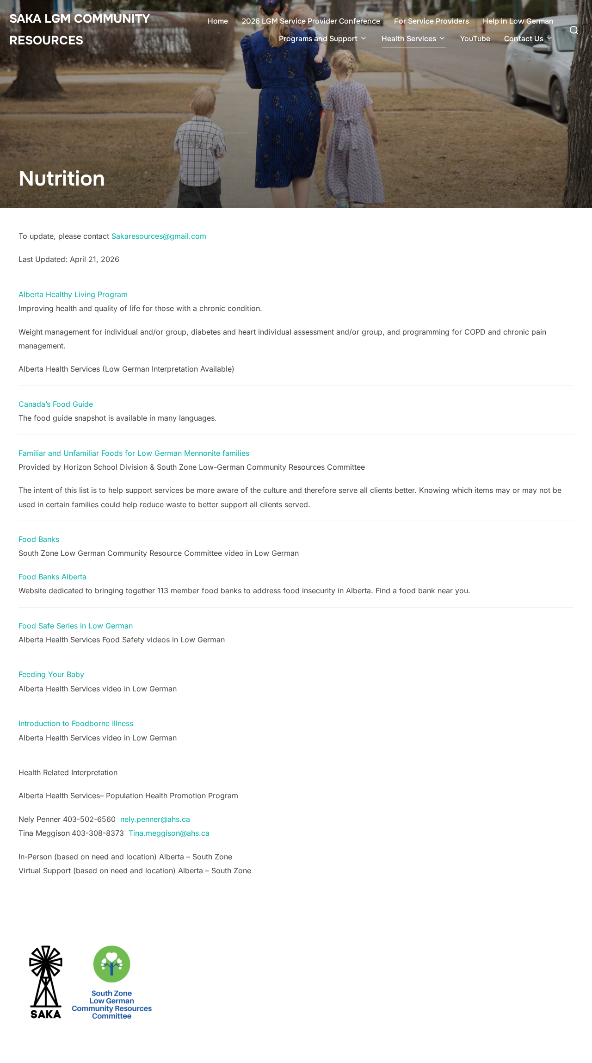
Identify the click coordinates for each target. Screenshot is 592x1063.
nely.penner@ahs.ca (155, 819)
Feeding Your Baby (51, 674)
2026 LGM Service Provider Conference (311, 21)
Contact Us (523, 39)
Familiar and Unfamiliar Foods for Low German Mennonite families (135, 453)
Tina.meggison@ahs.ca (169, 833)
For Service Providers (431, 21)
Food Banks (38, 539)
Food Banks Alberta (52, 576)
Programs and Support (318, 39)
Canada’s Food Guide (55, 404)
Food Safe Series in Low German (75, 625)
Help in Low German (518, 21)
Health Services (409, 39)
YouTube (475, 39)
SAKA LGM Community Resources (79, 29)
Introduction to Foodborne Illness (75, 723)
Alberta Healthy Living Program (73, 294)
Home (218, 21)
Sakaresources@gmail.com (158, 236)
